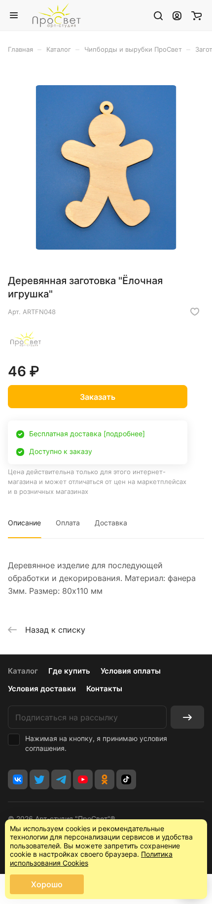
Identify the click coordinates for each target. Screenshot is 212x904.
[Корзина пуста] (196, 15)
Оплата (68, 522)
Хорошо (47, 884)
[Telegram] (61, 779)
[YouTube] (83, 779)
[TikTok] (126, 779)
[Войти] (177, 15)
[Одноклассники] (104, 779)
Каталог (23, 671)
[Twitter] (39, 779)
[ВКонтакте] (18, 779)
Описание (24, 522)
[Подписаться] (187, 717)
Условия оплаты (131, 671)
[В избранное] (194, 311)
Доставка (111, 522)
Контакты (104, 688)
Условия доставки (42, 688)
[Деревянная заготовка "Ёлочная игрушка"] (106, 167)
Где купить (69, 671)
